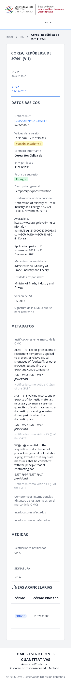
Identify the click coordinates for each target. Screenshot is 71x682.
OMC (20, 677)
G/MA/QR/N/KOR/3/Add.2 (30, 121)
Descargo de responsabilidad (27, 668)
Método (54, 668)
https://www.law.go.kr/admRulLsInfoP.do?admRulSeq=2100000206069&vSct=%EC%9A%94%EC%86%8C (35, 228)
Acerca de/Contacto (34, 664)
